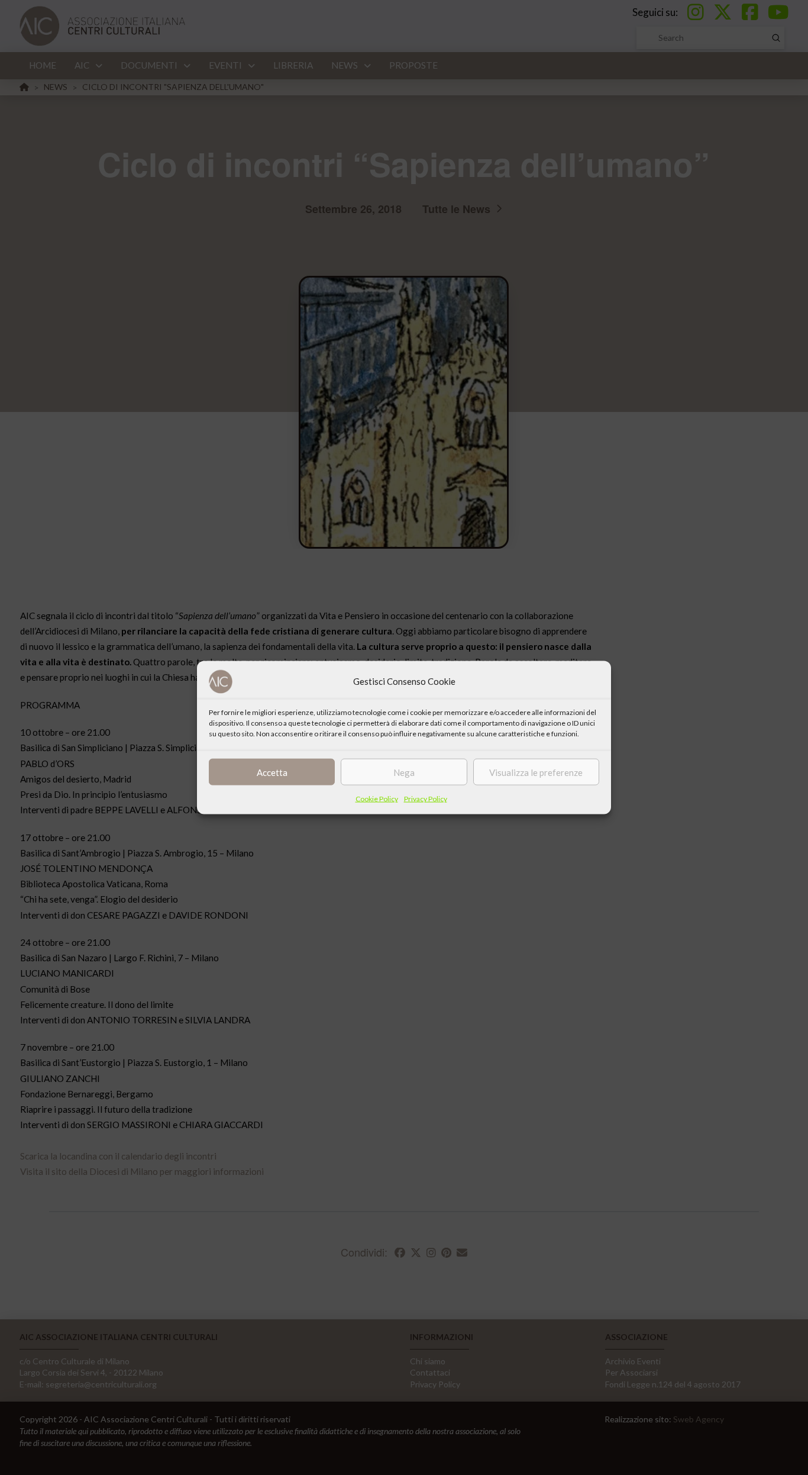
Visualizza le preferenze (536, 772)
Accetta (272, 772)
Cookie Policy (376, 798)
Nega (404, 772)
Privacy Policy (425, 798)
